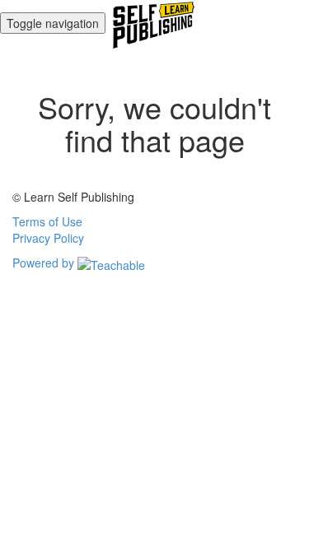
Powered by (44, 262)
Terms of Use (47, 221)
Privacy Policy (48, 238)
